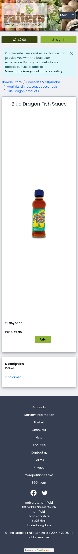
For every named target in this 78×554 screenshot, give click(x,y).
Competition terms (39, 475)
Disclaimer (13, 377)
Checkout (39, 430)
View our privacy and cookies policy (33, 71)
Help (39, 437)
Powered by (39, 550)
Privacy (39, 467)
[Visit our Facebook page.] (33, 492)
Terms (39, 460)
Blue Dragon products (22, 91)
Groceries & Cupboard (43, 82)
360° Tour (39, 483)
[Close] (71, 53)
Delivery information (39, 415)
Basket (39, 422)
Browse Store (12, 82)
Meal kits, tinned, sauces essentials (32, 86)
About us (39, 445)
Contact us (39, 452)
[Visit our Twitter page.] (45, 492)
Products (39, 407)
